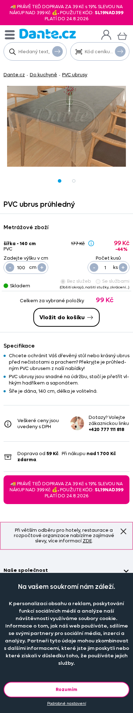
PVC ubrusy (74, 75)
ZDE (87, 541)
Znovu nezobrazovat (123, 531)
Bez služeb (79, 281)
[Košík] (122, 35)
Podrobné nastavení (66, 703)
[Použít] (120, 51)
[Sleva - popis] (91, 243)
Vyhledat (57, 51)
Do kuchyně (43, 75)
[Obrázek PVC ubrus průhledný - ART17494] (66, 126)
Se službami (115, 281)
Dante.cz (14, 75)
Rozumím (66, 689)
